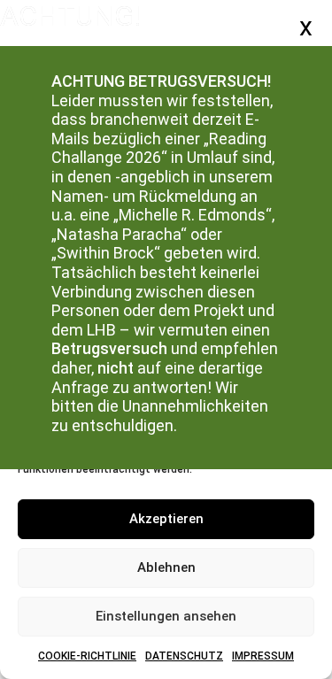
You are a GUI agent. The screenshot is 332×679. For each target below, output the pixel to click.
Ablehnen (166, 567)
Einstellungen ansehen (166, 616)
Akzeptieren (166, 519)
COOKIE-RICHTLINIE (87, 656)
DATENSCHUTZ (184, 656)
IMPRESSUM (263, 656)
